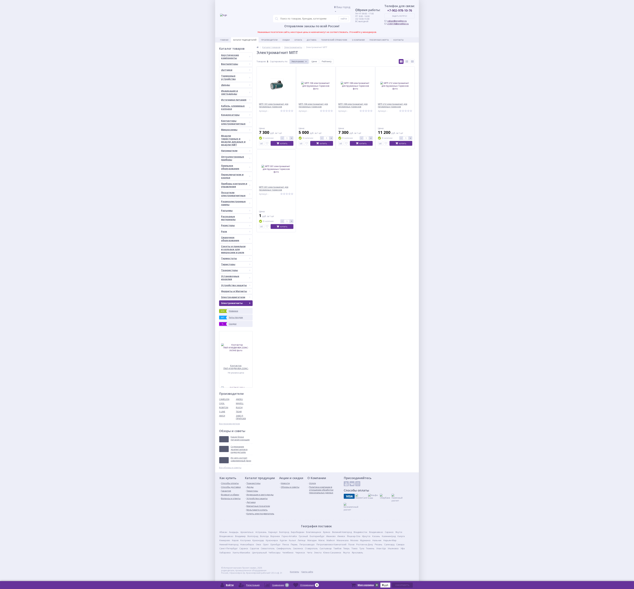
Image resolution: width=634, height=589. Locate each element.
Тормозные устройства (228, 77)
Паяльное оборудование (230, 167)
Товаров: (261, 61)
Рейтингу (327, 61)
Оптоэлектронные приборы (232, 158)
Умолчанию (297, 61)
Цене (314, 61)
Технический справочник (334, 40)
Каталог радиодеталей (244, 40)
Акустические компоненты (230, 56)
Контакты (398, 40)
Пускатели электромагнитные (233, 194)
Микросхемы (229, 129)
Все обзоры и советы (230, 467)
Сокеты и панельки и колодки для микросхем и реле (233, 249)
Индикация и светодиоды (229, 92)
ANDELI (239, 399)
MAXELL (240, 403)
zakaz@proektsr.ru (397, 20)
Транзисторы (229, 270)
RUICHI (239, 407)
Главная (224, 40)
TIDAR (239, 411)
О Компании (358, 40)
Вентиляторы (229, 64)
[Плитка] (401, 61)
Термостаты (229, 258)
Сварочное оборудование (230, 239)
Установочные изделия (230, 278)
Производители (269, 40)
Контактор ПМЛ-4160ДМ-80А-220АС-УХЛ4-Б (235, 367)
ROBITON (223, 407)
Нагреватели (229, 150)
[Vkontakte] (352, 483)
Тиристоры (228, 264)
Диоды (225, 84)
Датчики (226, 69)
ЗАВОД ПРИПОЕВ (241, 417)
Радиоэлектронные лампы (233, 203)
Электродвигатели (233, 297)
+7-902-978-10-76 (399, 10)
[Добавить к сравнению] (261, 143)
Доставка (311, 40)
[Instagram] (357, 483)
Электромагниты (232, 303)
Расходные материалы (228, 218)
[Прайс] (412, 61)
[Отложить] (267, 143)
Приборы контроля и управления (234, 185)
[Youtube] (346, 483)
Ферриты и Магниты (234, 291)
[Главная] (258, 47)
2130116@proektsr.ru (398, 23)
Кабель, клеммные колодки (233, 107)
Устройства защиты (234, 285)
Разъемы (227, 210)
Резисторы (228, 225)
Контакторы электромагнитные (233, 122)
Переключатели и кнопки (232, 176)
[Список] (406, 61)
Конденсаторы (230, 114)
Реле (224, 231)
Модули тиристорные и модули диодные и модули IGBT (233, 140)
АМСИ (222, 415)
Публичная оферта (379, 40)
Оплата (298, 40)
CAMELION (224, 399)
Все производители (229, 423)
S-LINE (222, 411)
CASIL (222, 403)
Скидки (286, 40)
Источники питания (233, 99)
